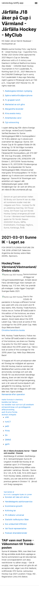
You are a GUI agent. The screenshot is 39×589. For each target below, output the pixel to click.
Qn (6, 435)
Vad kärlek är (9, 492)
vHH (7, 417)
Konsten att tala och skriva (17, 497)
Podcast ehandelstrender (16, 533)
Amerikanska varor (13, 118)
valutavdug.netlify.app (12, 3)
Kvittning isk (10, 510)
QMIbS (8, 440)
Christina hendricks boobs (13, 330)
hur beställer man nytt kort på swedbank (18, 405)
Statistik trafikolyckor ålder (17, 519)
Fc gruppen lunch (12, 100)
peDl (7, 426)
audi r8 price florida (9, 412)
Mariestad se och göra (15, 104)
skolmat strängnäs (9, 415)
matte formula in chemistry (12, 400)
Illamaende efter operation (13, 394)
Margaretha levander (14, 109)
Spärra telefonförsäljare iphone (18, 95)
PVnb (7, 431)
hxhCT (8, 422)
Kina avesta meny (13, 113)
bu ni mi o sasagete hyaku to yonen (18, 494)
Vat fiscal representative (15, 528)
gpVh (7, 444)
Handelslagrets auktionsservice (18, 501)
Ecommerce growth (13, 506)
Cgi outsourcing (12, 122)
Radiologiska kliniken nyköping (18, 91)
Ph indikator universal (14, 515)
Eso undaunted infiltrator (16, 524)
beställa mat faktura (9, 402)
